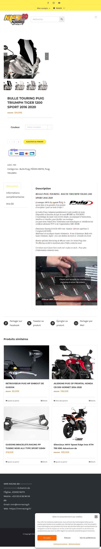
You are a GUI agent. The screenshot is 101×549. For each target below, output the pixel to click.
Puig (47, 169)
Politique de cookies (60, 544)
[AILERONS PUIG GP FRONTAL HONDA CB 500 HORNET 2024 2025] (74, 362)
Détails (44, 401)
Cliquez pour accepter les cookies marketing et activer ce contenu (72, 280)
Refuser (67, 538)
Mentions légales (74, 544)
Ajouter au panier (34, 142)
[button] (96, 516)
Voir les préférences (88, 538)
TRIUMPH (12, 173)
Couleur (15, 127)
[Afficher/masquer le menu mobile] (96, 17)
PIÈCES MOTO (37, 169)
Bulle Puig (25, 169)
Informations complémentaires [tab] (15, 194)
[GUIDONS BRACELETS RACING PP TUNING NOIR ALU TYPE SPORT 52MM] (26, 423)
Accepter (47, 538)
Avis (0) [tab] (10, 203)
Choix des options (61, 401)
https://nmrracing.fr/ (20, 508)
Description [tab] (12, 186)
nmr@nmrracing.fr (20, 504)
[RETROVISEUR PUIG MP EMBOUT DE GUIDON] (26, 362)
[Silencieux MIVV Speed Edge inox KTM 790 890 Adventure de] (74, 423)
